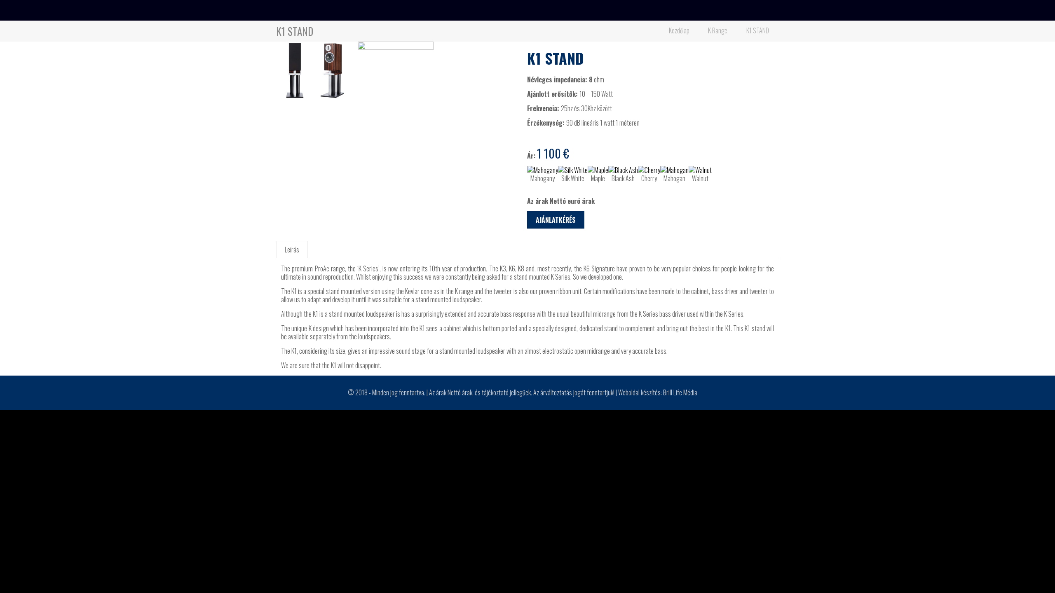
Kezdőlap (679, 30)
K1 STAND (757, 30)
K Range (717, 30)
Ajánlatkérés (556, 220)
